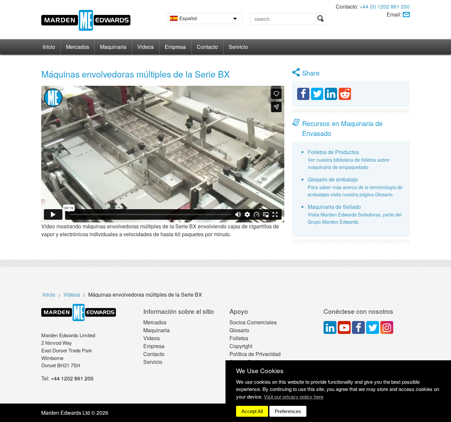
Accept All (252, 411)
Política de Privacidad (255, 354)
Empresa (175, 46)
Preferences (288, 411)
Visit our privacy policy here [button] (293, 396)
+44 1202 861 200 (72, 378)
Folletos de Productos (333, 152)
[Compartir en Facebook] (303, 94)
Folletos (238, 338)
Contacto (207, 46)
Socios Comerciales (253, 322)
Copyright (240, 346)
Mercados (77, 46)
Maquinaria (113, 46)
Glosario (239, 330)
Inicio (49, 46)
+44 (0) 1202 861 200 (385, 6)
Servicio (238, 46)
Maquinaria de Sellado (334, 207)
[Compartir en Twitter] (317, 94)
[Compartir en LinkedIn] (331, 94)
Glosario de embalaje (333, 179)
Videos (145, 46)
